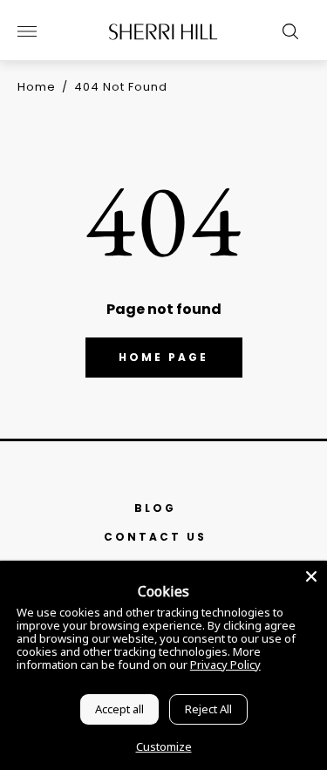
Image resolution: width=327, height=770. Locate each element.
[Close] (311, 576)
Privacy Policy (225, 664)
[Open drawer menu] (27, 31)
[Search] (286, 31)
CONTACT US (155, 536)
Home (36, 86)
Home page (163, 357)
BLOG (155, 508)
